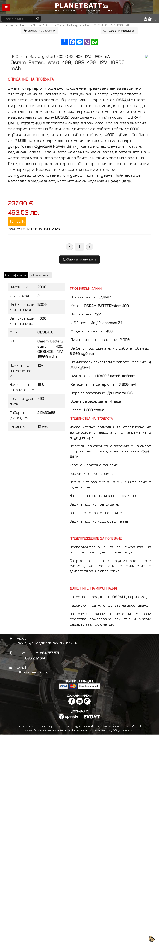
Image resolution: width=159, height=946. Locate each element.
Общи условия (123, 730)
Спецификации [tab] (16, 275)
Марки (37, 25)
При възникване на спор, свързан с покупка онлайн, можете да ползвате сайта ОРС (80, 726)
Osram (49, 25)
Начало (24, 25)
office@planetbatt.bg (32, 672)
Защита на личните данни (91, 730)
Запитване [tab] (42, 275)
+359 (45, 653)
